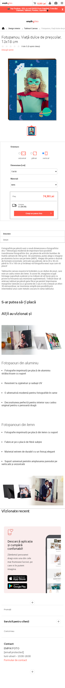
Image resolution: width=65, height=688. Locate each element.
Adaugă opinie (7, 50)
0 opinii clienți (33, 46)
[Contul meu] (50, 3)
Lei (41, 3)
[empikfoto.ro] (32, 21)
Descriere (7, 233)
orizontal (22, 158)
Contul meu (9, 631)
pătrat (34, 158)
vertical (46, 158)
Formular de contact (15, 660)
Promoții (7, 609)
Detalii (5, 240)
